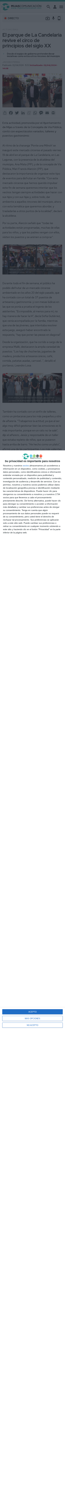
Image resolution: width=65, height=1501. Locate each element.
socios (26, 465)
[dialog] (32, 975)
